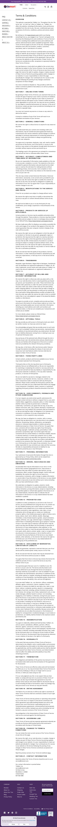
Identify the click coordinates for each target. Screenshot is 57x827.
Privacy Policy (8, 797)
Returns (19, 797)
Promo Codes (21, 794)
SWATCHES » (6, 31)
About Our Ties (8, 792)
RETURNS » (5, 28)
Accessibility (37, 808)
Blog (5, 794)
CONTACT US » (6, 20)
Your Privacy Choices (48, 808)
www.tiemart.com (33, 35)
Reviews (6, 788)
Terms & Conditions (28, 808)
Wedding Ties (34, 796)
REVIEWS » (5, 34)
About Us (6, 790)
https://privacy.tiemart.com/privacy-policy (28, 459)
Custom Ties (33, 799)
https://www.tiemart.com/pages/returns (40, 221)
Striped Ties (33, 794)
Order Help (20, 792)
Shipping (20, 790)
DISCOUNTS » (6, 25)
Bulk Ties (32, 788)
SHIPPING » (5, 23)
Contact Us (20, 788)
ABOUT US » (5, 42)
